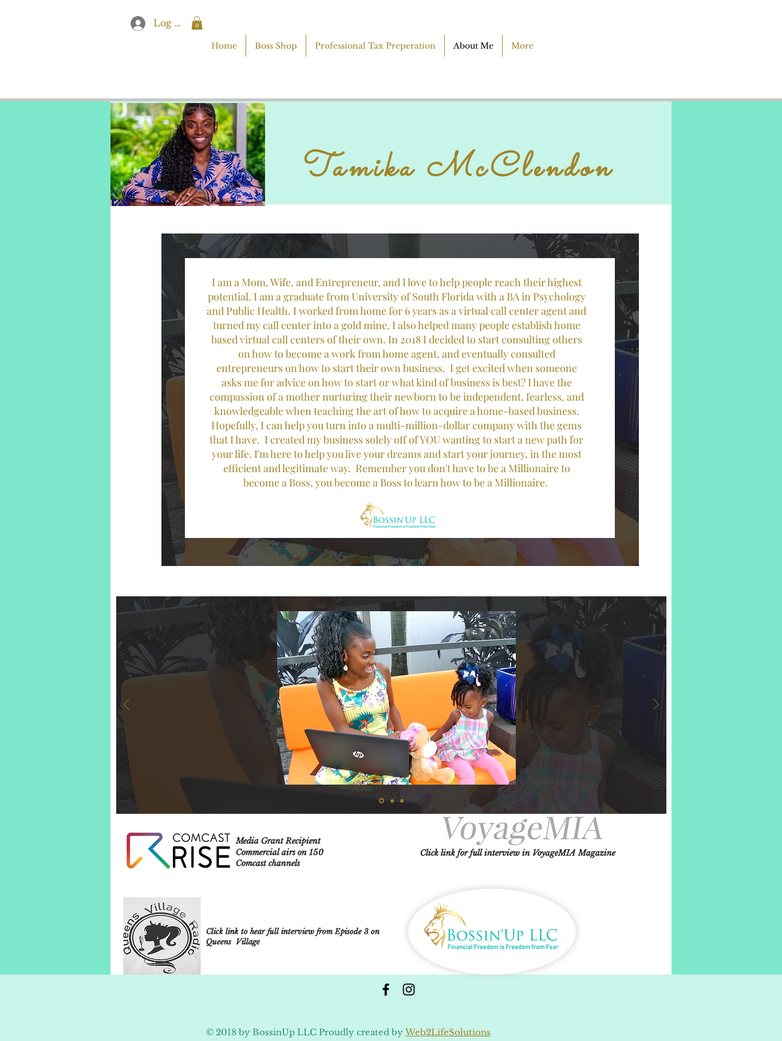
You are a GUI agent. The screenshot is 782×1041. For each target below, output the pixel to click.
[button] (197, 23)
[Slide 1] (381, 800)
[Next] (656, 705)
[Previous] (126, 705)
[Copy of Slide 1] (392, 800)
